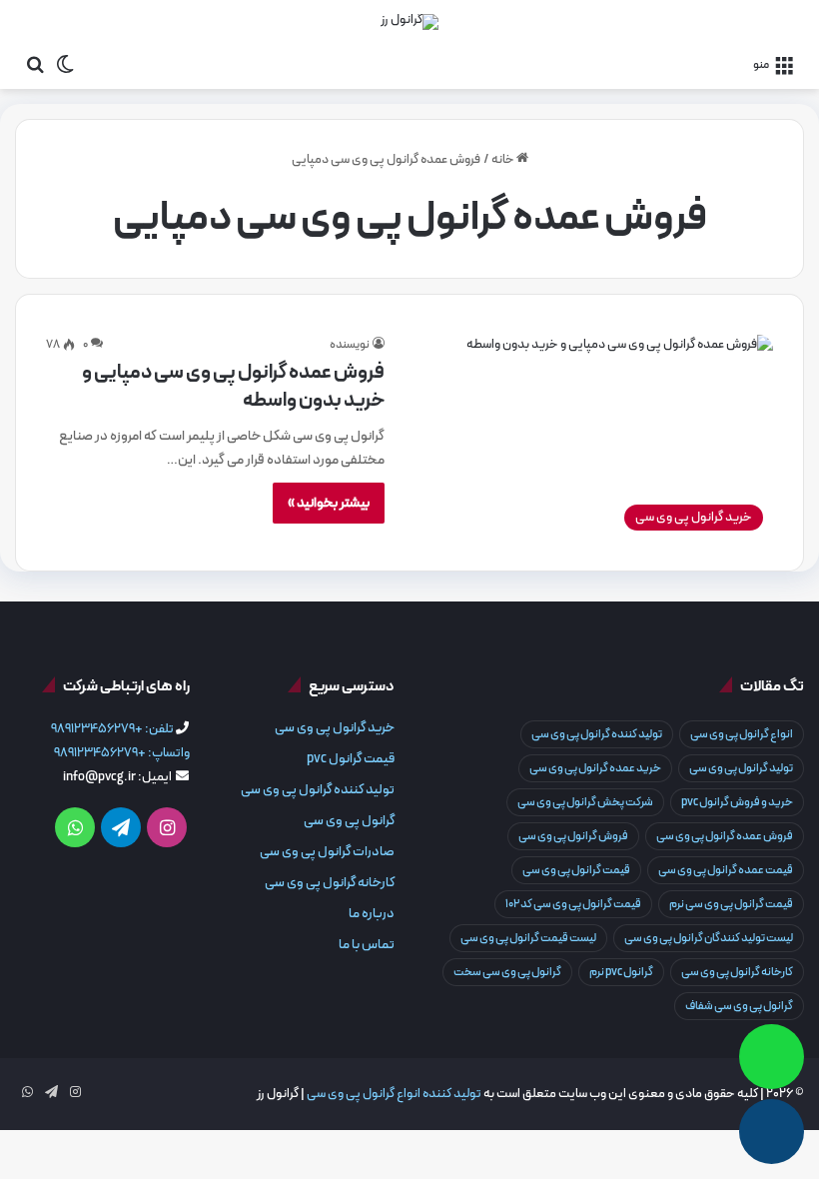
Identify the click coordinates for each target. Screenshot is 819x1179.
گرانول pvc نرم (621, 972)
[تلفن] (771, 1131)
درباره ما (372, 913)
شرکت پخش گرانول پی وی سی (585, 802)
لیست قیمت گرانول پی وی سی (528, 938)
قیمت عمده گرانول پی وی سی (725, 870)
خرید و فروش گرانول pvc (737, 802)
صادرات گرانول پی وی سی (327, 851)
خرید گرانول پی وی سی (335, 727)
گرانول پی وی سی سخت (507, 972)
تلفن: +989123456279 (112, 729)
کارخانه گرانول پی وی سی (737, 972)
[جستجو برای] (35, 64)
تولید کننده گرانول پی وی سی (596, 734)
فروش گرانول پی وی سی (573, 836)
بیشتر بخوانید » (329, 503)
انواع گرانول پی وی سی (741, 734)
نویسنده (350, 345)
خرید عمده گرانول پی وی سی (595, 768)
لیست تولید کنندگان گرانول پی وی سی (708, 938)
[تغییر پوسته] (65, 64)
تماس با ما (367, 944)
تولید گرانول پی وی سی (741, 768)
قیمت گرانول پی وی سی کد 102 (573, 904)
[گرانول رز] (409, 22)
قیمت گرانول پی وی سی (576, 870)
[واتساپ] (771, 1056)
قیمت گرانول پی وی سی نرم (731, 904)
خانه (503, 160)
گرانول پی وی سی (349, 820)
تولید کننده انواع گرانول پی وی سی (394, 1094)
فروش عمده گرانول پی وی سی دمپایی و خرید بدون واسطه (233, 387)
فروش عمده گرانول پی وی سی (724, 836)
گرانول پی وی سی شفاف (739, 1006)
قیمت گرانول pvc (351, 758)
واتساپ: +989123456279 (122, 753)
